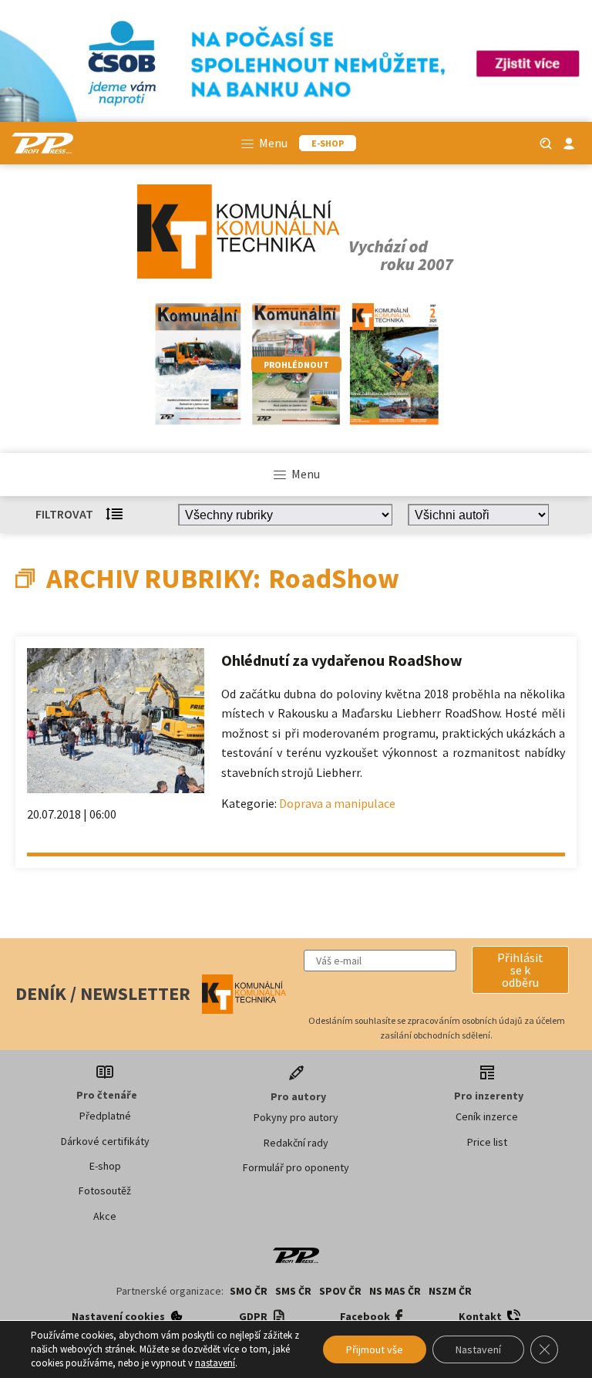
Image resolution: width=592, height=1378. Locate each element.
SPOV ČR (340, 1291)
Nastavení (478, 1349)
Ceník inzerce (487, 1116)
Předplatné (105, 1116)
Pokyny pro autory (296, 1117)
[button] (520, 970)
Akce (104, 1216)
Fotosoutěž (105, 1190)
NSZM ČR (450, 1291)
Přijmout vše (374, 1349)
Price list (487, 1142)
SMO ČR (248, 1291)
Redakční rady (296, 1143)
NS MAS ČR (395, 1291)
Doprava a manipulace (337, 803)
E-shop (105, 1166)
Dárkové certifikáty (105, 1141)
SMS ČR (293, 1291)
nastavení (215, 1363)
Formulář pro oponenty (296, 1167)
